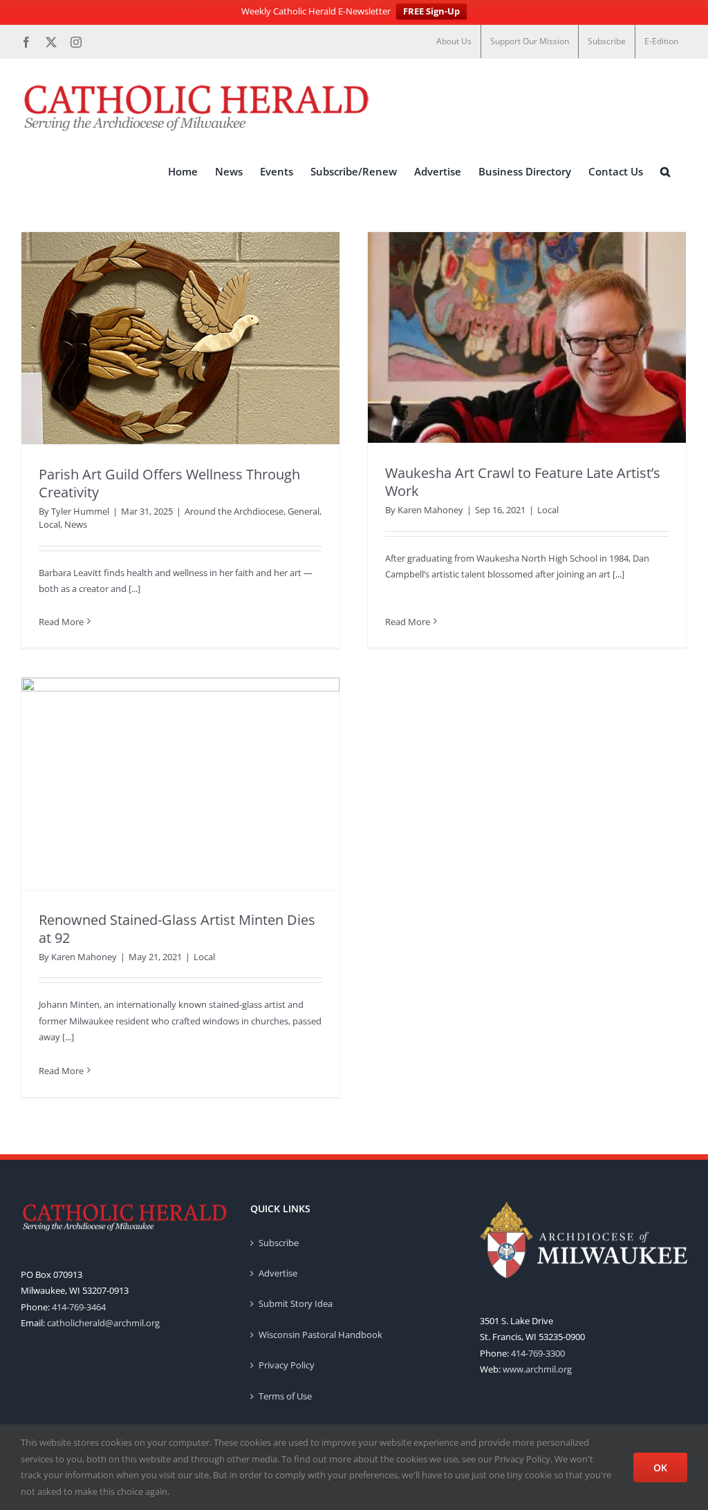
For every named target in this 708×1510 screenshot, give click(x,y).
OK (660, 1467)
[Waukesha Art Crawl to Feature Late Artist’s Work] (527, 337)
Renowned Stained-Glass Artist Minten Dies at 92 (177, 928)
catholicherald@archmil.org (103, 1323)
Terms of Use (285, 1396)
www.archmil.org (537, 1369)
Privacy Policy (287, 1365)
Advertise (278, 1273)
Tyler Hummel (80, 511)
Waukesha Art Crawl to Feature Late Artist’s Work (522, 481)
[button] (665, 172)
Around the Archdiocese (234, 511)
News (75, 524)
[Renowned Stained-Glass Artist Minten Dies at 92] (180, 784)
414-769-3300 (538, 1353)
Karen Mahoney (430, 510)
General (303, 511)
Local (49, 524)
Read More (61, 621)
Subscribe (279, 1242)
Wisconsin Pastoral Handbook (320, 1334)
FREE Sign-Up (431, 11)
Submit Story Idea (296, 1303)
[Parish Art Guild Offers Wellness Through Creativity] (180, 338)
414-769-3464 (79, 1307)
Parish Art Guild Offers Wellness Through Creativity (169, 483)
